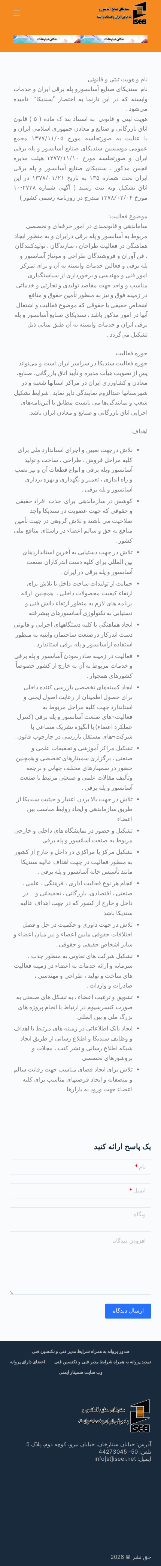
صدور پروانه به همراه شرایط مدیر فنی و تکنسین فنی (81, 1351)
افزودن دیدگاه (129, 1240)
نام (140, 1166)
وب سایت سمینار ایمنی (81, 1372)
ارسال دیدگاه (128, 1310)
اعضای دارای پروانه (27, 1361)
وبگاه (140, 1214)
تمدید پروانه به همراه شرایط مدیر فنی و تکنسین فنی (102, 1361)
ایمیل (137, 1190)
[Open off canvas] (16, 13)
